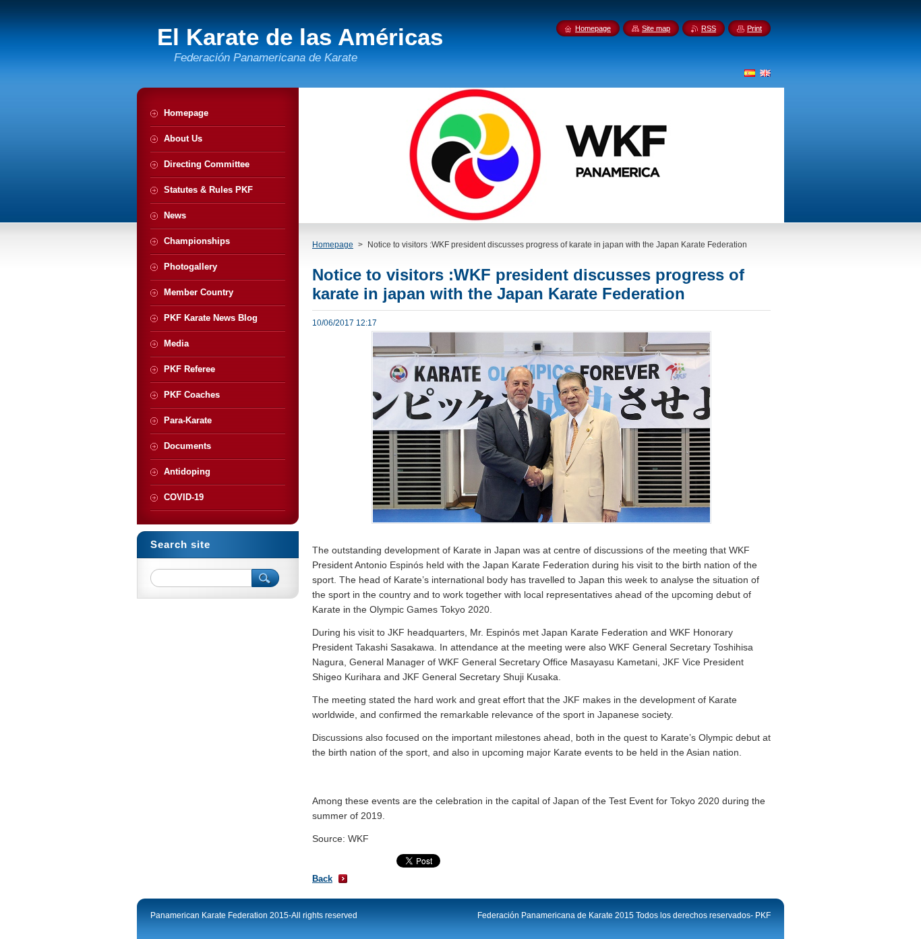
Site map (656, 28)
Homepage (332, 245)
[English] (765, 72)
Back (322, 879)
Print (754, 28)
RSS (708, 28)
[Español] (749, 72)
